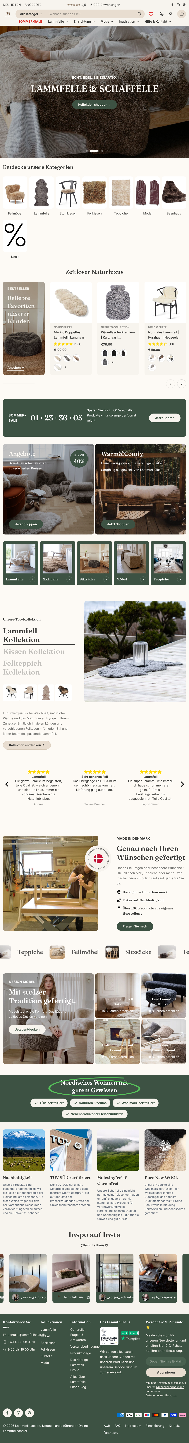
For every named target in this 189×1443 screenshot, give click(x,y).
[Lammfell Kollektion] (135, 651)
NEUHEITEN (12, 5)
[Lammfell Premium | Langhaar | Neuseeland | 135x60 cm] (46, 692)
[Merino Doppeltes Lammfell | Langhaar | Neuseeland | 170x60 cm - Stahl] (67, 358)
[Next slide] (107, 151)
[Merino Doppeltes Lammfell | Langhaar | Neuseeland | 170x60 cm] (71, 302)
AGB (107, 1426)
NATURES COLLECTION (115, 327)
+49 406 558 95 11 (21, 1342)
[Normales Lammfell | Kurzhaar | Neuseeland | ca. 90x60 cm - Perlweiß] (152, 358)
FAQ (118, 1426)
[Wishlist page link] (151, 14)
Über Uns (111, 1433)
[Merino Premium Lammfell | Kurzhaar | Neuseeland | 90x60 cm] (11, 692)
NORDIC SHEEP (63, 327)
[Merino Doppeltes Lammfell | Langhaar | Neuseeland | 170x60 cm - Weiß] (58, 367)
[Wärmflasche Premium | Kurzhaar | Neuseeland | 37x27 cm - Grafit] (105, 362)
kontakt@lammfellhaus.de (27, 1335)
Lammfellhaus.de (27, 1426)
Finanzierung (155, 1426)
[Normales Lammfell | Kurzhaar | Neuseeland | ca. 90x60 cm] (165, 302)
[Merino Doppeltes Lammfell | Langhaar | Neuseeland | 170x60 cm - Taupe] (76, 358)
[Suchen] (139, 14)
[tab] (39, 635)
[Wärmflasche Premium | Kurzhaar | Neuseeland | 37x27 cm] (118, 302)
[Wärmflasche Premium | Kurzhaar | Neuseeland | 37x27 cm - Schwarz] (114, 353)
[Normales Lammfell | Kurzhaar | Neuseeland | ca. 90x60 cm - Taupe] (161, 358)
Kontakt (174, 1426)
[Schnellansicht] (86, 289)
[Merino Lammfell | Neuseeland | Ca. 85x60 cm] (28, 692)
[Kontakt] (161, 14)
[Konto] (170, 14)
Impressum (133, 1426)
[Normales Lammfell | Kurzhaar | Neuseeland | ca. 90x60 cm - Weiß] (170, 358)
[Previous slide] (82, 151)
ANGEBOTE (33, 5)
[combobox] (80, 14)
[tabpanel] (39, 717)
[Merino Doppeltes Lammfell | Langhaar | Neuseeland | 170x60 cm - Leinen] (58, 358)
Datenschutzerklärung (159, 1395)
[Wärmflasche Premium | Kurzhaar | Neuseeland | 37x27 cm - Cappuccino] (123, 353)
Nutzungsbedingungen (170, 1386)
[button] (87, 151)
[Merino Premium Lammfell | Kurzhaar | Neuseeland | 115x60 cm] (63, 692)
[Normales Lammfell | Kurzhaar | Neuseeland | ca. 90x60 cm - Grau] (152, 367)
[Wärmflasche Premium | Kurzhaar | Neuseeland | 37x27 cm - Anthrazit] (105, 353)
